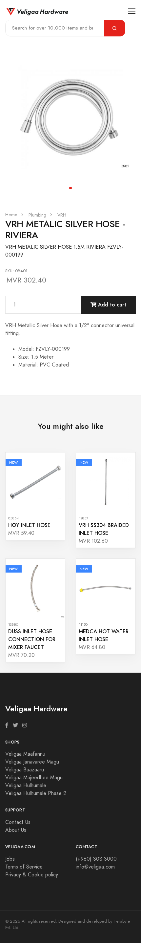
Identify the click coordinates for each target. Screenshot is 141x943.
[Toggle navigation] (132, 11)
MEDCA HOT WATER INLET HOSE (104, 635)
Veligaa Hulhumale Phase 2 (35, 793)
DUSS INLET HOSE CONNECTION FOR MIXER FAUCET (31, 639)
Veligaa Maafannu (25, 754)
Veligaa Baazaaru (24, 769)
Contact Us (17, 822)
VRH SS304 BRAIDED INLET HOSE (104, 529)
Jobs (10, 859)
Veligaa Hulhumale (25, 785)
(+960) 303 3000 (96, 859)
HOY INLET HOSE (29, 525)
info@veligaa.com (95, 866)
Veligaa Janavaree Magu (32, 761)
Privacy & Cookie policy (31, 874)
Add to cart (111, 304)
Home (11, 215)
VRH (61, 215)
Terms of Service (24, 866)
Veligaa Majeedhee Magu (34, 777)
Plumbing (37, 215)
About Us (15, 830)
